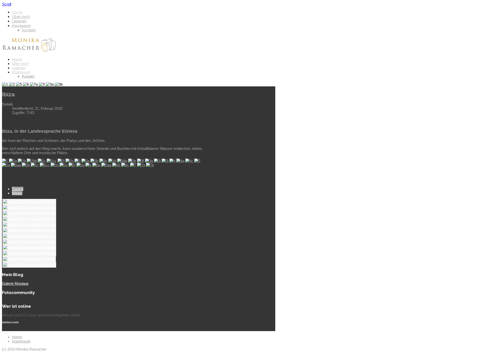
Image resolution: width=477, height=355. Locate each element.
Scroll (6, 4)
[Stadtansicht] (13, 161)
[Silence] (32, 161)
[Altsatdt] (180, 161)
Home (17, 12)
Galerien (19, 21)
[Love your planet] (64, 165)
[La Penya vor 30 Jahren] (94, 161)
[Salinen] (116, 165)
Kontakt (29, 30)
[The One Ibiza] (88, 165)
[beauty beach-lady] (70, 161)
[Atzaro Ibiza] (106, 165)
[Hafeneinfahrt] (197, 161)
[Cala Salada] (26, 165)
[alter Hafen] (189, 161)
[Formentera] (80, 165)
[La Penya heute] (103, 161)
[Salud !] (96, 165)
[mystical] (172, 161)
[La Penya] (132, 161)
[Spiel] (52, 161)
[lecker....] (61, 161)
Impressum (21, 25)
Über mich (21, 16)
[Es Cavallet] (42, 161)
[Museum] (149, 161)
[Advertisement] (232, 111)
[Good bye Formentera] (141, 165)
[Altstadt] (77, 161)
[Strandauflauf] (55, 165)
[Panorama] (16, 165)
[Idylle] (112, 161)
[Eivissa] (5, 161)
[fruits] (165, 161)
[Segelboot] (22, 161)
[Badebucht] (6, 165)
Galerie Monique (15, 283)
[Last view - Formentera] (150, 165)
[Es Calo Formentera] (72, 165)
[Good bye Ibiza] (133, 165)
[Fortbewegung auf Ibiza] (45, 165)
